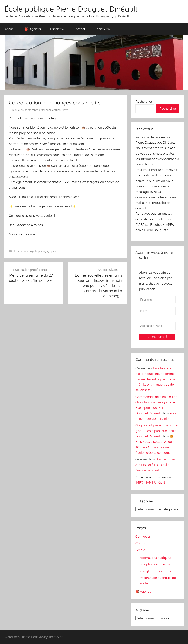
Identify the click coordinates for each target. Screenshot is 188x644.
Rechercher (143, 101)
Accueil (10, 29)
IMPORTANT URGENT (151, 482)
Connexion (102, 29)
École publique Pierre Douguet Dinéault (71, 8)
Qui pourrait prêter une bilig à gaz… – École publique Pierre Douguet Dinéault (156, 430)
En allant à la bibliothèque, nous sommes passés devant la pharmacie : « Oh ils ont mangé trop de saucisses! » (156, 379)
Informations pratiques (155, 558)
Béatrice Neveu (60, 110)
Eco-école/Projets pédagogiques (35, 251)
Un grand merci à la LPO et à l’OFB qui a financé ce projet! (156, 464)
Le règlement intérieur (155, 571)
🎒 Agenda (33, 29)
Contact (79, 29)
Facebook (57, 29)
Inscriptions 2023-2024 (155, 564)
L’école (140, 550)
